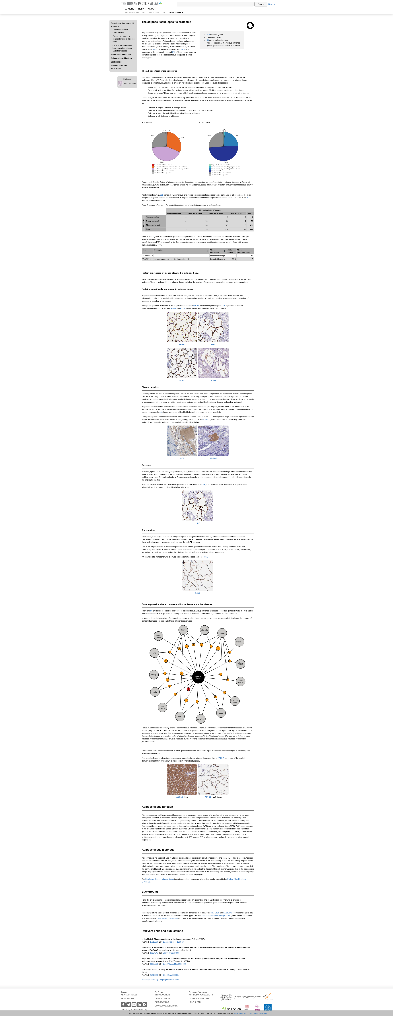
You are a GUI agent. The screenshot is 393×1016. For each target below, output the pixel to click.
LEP (210, 417)
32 (245, 229)
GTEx (217, 913)
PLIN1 (173, 308)
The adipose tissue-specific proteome (123, 24)
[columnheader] (148, 251)
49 (161, 412)
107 (226, 225)
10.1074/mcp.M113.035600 (174, 964)
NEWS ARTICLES (129, 995)
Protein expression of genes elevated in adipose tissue (124, 39)
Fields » (271, 4)
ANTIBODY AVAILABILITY (201, 995)
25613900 (154, 942)
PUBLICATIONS (162, 1002)
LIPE (224, 306)
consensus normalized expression (216, 916)
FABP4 (196, 306)
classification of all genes (167, 918)
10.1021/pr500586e (171, 975)
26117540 (154, 953)
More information (241, 1013)
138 (226, 229)
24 (206, 225)
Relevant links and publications (119, 67)
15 (206, 221)
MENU (131, 8)
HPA (212, 913)
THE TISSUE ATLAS (157, 12)
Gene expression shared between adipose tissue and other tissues (123, 48)
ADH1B (221, 758)
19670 (182, 49)
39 (206, 229)
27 (245, 225)
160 (251, 225)
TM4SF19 (146, 259)
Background (116, 62)
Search (261, 4)
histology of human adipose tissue (159, 879)
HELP (141, 8)
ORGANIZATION (162, 998)
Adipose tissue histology (121, 58)
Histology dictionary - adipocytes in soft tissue (160, 980)
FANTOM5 (227, 913)
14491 (155, 49)
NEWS (151, 8)
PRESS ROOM (127, 998)
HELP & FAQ (195, 1002)
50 (208, 40)
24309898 (154, 964)
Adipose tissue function (121, 54)
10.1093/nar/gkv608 (171, 953)
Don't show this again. (258, 1013)
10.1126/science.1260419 (174, 942)
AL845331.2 (147, 256)
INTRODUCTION (162, 995)
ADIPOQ (206, 419)
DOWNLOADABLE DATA (166, 1006)
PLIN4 (182, 308)
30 (227, 221)
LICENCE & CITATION (199, 998)
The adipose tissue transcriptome (120, 31)
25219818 (154, 975)
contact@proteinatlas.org (134, 1009)
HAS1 (205, 557)
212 (173, 52)
